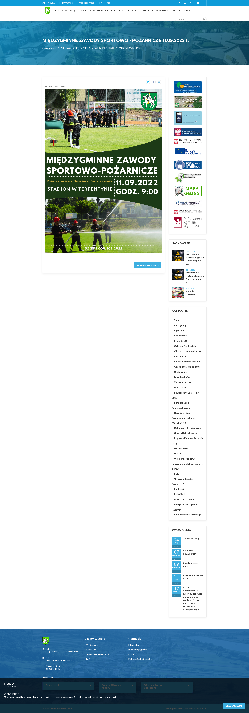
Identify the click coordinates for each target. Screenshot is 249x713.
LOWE (177, 453)
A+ (191, 3)
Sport (177, 320)
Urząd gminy (180, 371)
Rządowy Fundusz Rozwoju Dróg (187, 441)
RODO (131, 654)
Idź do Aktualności (149, 265)
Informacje (180, 356)
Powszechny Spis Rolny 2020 (185, 395)
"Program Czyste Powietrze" (182, 481)
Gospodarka (181, 335)
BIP (100, 3)
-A (179, 3)
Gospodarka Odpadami (187, 366)
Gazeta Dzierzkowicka (186, 433)
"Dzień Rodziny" (191, 538)
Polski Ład (179, 494)
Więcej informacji (108, 697)
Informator (133, 644)
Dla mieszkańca (182, 377)
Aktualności (66, 48)
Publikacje (179, 488)
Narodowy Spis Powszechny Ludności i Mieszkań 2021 (184, 417)
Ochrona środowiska (185, 346)
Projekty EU (180, 340)
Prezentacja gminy (137, 649)
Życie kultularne (182, 382)
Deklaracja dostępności (140, 659)
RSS (108, 3)
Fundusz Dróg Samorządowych (181, 405)
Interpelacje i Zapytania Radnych (185, 507)
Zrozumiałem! (234, 705)
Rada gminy (180, 325)
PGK (176, 473)
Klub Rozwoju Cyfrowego (187, 514)
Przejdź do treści (87, 3)
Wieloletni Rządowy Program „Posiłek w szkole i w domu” (188, 463)
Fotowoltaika (181, 448)
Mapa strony (68, 3)
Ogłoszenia (180, 330)
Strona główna (49, 3)
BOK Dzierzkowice (184, 499)
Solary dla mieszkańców (187, 361)
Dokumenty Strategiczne (187, 427)
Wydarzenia (180, 387)
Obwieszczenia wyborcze (187, 351)
